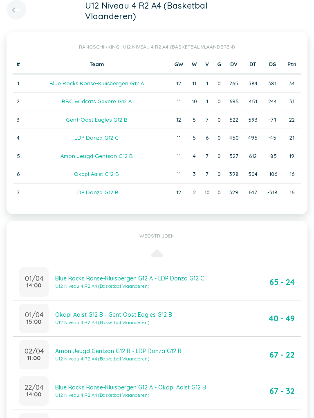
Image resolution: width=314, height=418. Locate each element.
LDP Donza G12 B (96, 192)
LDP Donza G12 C (96, 137)
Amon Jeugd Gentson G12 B (97, 156)
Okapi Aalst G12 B (96, 174)
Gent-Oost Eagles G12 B (97, 119)
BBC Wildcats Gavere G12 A (97, 101)
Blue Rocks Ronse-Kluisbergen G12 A (96, 83)
